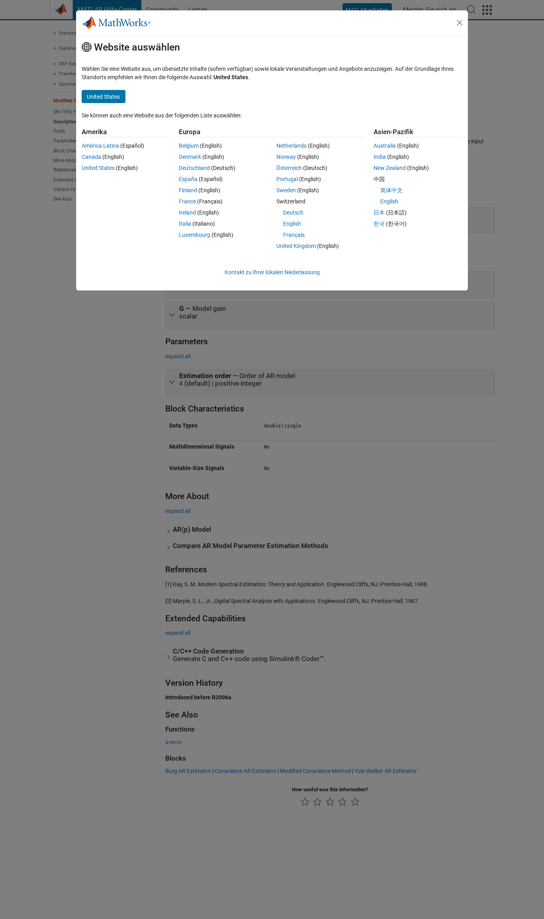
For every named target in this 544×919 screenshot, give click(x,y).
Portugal (287, 179)
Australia (385, 145)
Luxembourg (194, 235)
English (292, 223)
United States (98, 168)
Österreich (289, 168)
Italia (185, 223)
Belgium (189, 145)
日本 (379, 212)
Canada (91, 157)
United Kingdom (296, 246)
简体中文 (391, 190)
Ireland (187, 212)
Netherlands (291, 145)
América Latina (100, 145)
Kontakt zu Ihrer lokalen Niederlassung (272, 272)
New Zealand (390, 168)
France (187, 201)
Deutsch (293, 212)
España (188, 179)
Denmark (190, 157)
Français (294, 235)
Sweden (286, 190)
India (380, 157)
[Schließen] (459, 22)
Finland (188, 190)
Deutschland (194, 168)
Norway (286, 157)
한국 (379, 223)
